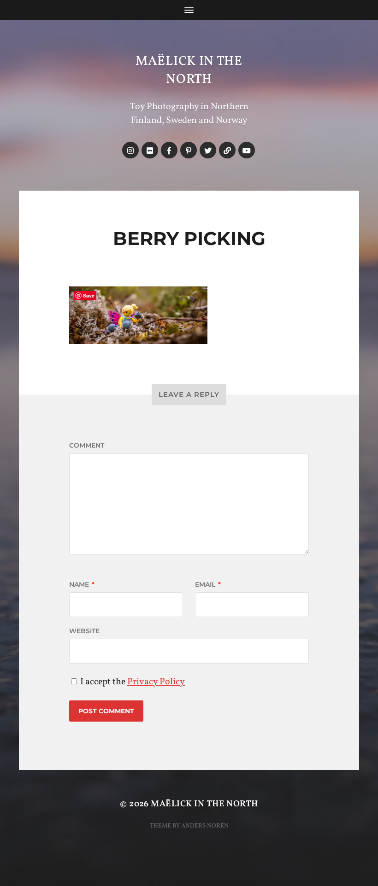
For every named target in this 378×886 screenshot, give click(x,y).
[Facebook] (169, 150)
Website (84, 631)
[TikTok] (227, 150)
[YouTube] (246, 150)
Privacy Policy (156, 682)
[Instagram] (130, 150)
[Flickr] (150, 150)
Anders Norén (205, 826)
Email (208, 584)
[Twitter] (208, 150)
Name (81, 584)
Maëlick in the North (189, 70)
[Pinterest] (188, 150)
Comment (86, 445)
